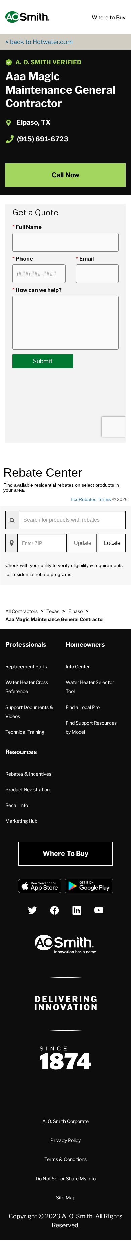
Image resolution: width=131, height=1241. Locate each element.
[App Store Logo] (39, 887)
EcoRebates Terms (91, 499)
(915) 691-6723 (42, 139)
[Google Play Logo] (89, 887)
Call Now (65, 175)
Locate (112, 543)
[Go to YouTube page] (98, 910)
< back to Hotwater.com (39, 41)
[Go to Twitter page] (32, 910)
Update (82, 543)
